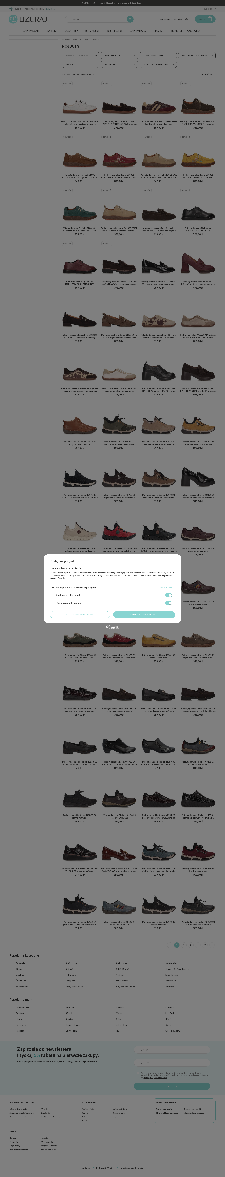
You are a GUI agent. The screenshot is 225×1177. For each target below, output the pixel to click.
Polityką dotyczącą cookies (120, 572)
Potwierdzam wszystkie (144, 614)
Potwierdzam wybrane (80, 614)
